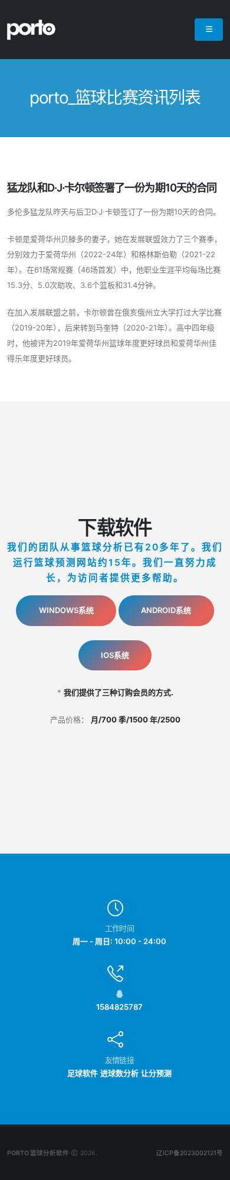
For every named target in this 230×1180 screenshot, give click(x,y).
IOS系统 (115, 655)
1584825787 (119, 1007)
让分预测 (156, 1073)
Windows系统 (66, 610)
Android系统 (166, 610)
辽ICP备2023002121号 (189, 1153)
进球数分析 (119, 1073)
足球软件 (82, 1073)
